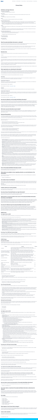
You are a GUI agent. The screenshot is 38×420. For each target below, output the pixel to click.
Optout (14, 97)
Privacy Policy (11, 97)
